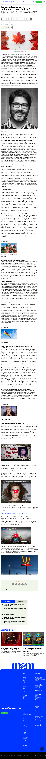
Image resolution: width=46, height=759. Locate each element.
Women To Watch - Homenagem (26, 729)
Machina (36, 699)
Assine (38, 1)
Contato (26, 1)
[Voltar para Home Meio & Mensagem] (9, 1)
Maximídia (24, 703)
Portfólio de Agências (26, 691)
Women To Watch (25, 683)
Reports (24, 692)
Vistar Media (37, 698)
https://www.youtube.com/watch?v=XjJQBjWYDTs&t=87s (15, 513)
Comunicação (25, 677)
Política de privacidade (39, 716)
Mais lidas (20, 601)
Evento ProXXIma (25, 701)
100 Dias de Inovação (38, 677)
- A (2, 27)
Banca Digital (25, 690)
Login (32, 1)
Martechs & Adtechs (38, 687)
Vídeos (24, 688)
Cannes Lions (25, 696)
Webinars (24, 689)
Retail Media (37, 684)
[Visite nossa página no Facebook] (35, 755)
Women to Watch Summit (27, 714)
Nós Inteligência (38, 697)
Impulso (36, 695)
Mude (36, 704)
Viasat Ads (37, 700)
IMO (36, 691)
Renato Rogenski (4, 22)
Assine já (4, 712)
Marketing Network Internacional (26, 738)
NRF (23, 699)
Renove (36, 714)
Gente (23, 680)
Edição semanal (37, 719)
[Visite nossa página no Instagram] (40, 755)
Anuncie (36, 715)
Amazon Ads (37, 693)
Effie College (25, 743)
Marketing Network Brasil (27, 721)
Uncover (36, 703)
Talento (36, 680)
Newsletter (20, 1)
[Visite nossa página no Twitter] (37, 755)
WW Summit (24, 700)
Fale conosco (37, 717)
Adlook (36, 707)
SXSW (23, 697)
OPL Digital (37, 694)
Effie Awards (25, 704)
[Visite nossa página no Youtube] (45, 755)
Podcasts (24, 687)
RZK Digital (37, 705)
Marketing (24, 678)
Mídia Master (25, 718)
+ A (4, 27)
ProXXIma (24, 682)
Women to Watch (38, 720)
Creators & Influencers (39, 685)
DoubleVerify (37, 706)
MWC (23, 698)
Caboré (24, 705)
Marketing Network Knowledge (26, 727)
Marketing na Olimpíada (39, 678)
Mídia (23, 679)
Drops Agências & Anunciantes (40, 679)
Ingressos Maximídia (38, 722)
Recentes (7, 601)
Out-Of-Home (37, 686)
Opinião (24, 681)
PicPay (36, 696)
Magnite (36, 701)
